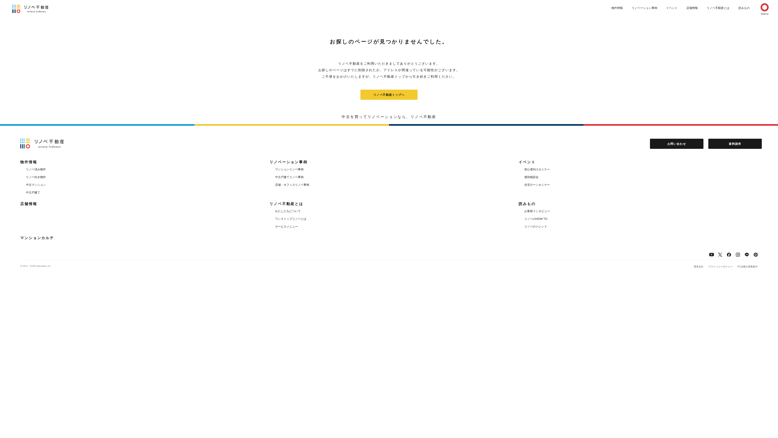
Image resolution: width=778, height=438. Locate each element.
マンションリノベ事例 (289, 169)
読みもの (744, 8)
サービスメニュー (286, 226)
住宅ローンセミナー (537, 184)
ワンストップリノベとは (290, 218)
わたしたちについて (288, 211)
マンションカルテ (37, 238)
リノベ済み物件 (36, 169)
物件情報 (617, 8)
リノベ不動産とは (718, 8)
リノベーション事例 (644, 8)
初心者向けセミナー (537, 169)
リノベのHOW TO (535, 218)
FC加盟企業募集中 (747, 266)
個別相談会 (531, 177)
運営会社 (698, 266)
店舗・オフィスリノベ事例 (292, 184)
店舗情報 (692, 8)
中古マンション (36, 184)
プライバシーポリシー (720, 266)
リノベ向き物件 (36, 177)
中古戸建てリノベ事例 (289, 177)
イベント (672, 8)
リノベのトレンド (535, 226)
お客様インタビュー (537, 211)
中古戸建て (33, 192)
